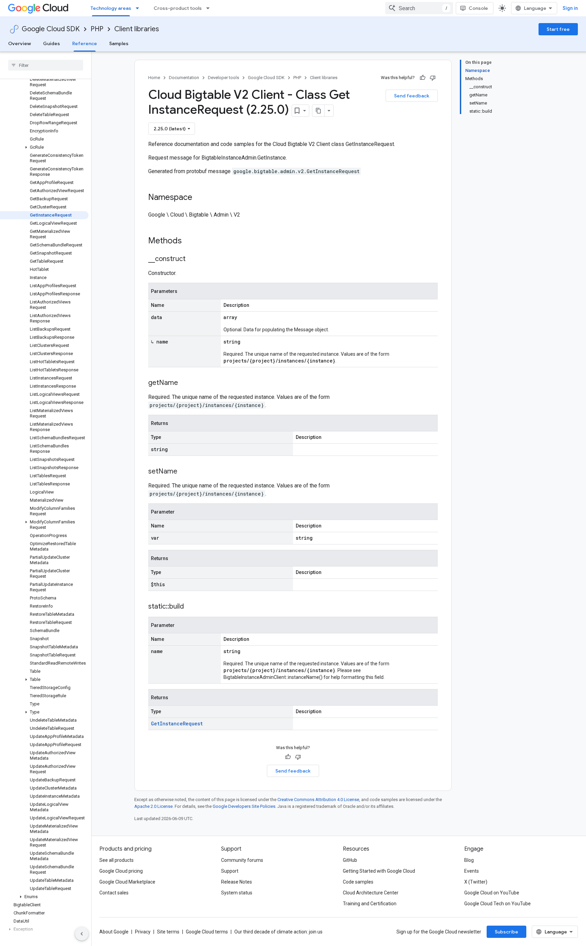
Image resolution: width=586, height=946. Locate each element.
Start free (558, 29)
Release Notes (236, 882)
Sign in (570, 8)
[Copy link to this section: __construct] (192, 259)
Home (154, 77)
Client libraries (136, 29)
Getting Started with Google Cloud (379, 871)
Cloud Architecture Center (370, 892)
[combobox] (419, 8)
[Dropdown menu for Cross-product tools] (210, 8)
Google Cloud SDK (51, 29)
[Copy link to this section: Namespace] (199, 198)
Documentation (184, 77)
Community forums (242, 860)
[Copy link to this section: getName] (185, 383)
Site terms (168, 931)
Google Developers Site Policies (244, 806)
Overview (19, 43)
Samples (119, 43)
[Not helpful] (433, 78)
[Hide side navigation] (82, 934)
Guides (51, 43)
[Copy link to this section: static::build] (190, 607)
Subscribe (506, 932)
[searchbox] (45, 65)
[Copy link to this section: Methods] (190, 241)
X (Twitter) (475, 882)
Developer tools (223, 77)
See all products (116, 860)
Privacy (143, 931)
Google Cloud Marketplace (127, 882)
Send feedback (411, 96)
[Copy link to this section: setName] (184, 472)
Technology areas (111, 8)
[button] (44, 147)
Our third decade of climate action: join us (278, 931)
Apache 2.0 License (153, 806)
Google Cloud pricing (121, 871)
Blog (469, 860)
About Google (114, 931)
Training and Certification (369, 903)
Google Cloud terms (207, 931)
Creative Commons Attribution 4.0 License (318, 799)
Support (229, 871)
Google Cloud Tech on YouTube (497, 903)
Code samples (358, 882)
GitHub (350, 860)
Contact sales (114, 892)
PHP (97, 29)
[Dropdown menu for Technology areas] (139, 8)
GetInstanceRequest (177, 723)
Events (471, 871)
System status (236, 892)
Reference (84, 43)
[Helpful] (422, 78)
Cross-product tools (178, 8)
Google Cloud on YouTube (491, 892)
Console (478, 8)
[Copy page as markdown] (318, 110)
